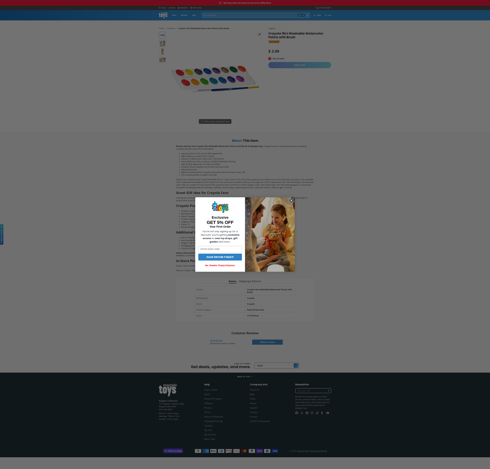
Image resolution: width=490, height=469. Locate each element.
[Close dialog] (291, 200)
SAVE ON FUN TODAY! (220, 257)
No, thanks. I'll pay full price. (220, 265)
